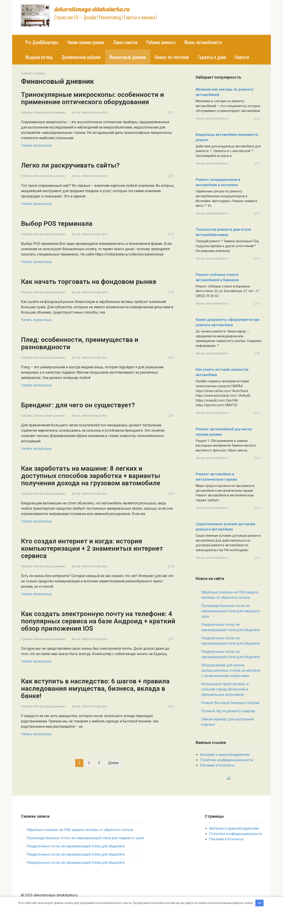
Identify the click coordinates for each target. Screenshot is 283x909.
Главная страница (33, 73)
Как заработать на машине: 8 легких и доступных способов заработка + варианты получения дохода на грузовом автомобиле (90, 475)
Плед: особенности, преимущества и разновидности (79, 343)
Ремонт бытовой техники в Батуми (230, 703)
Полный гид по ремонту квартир (228, 711)
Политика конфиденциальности (226, 760)
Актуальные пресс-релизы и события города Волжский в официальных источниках (225, 689)
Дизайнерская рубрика (81, 57)
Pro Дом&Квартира (41, 42)
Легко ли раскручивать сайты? (70, 165)
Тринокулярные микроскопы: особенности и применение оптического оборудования (92, 98)
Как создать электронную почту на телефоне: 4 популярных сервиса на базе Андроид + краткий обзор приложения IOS (98, 621)
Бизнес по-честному (172, 57)
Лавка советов (125, 42)
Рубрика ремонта (160, 42)
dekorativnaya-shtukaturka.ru (92, 9)
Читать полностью (36, 145)
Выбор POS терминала (56, 223)
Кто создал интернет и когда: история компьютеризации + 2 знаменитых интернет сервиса (92, 548)
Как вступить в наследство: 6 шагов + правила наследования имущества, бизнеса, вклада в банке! (95, 688)
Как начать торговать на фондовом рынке (88, 281)
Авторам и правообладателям (225, 755)
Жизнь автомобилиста (203, 42)
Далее (113, 763)
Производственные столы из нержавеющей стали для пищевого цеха (230, 611)
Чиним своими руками (85, 42)
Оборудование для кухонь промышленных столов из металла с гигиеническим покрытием (230, 670)
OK (259, 903)
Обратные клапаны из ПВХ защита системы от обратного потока (80, 830)
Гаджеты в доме (212, 57)
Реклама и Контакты (217, 765)
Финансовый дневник (49, 112)
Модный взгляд (39, 57)
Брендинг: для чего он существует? (78, 405)
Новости (242, 57)
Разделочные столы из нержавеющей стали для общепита (75, 846)
